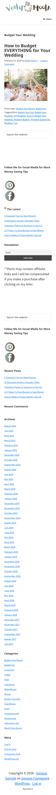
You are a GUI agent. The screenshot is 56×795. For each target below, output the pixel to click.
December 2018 (11, 561)
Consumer (9, 669)
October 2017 (11, 629)
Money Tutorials (12, 699)
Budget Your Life (26, 112)
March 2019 (9, 547)
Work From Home (13, 728)
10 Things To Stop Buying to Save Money (24, 230)
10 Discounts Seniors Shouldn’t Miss (21, 220)
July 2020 (8, 474)
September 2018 (12, 576)
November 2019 (12, 508)
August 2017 (10, 639)
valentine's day (11, 723)
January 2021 (10, 450)
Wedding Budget (22, 119)
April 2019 (9, 542)
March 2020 (9, 488)
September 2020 (12, 464)
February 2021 (11, 445)
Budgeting (41, 108)
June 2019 (9, 532)
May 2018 (8, 595)
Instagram (9, 684)
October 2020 (11, 459)
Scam (7, 708)
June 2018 (9, 590)
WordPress (22, 783)
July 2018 (8, 585)
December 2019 (11, 503)
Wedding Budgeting (40, 119)
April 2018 (9, 600)
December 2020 (11, 455)
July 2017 (8, 644)
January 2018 (10, 614)
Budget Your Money (25, 108)
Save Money (10, 703)
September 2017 (12, 634)
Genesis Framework (35, 778)
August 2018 (10, 581)
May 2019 (8, 537)
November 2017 (12, 624)
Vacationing (10, 718)
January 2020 (10, 498)
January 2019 (10, 556)
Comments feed (12, 754)
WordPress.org (11, 758)
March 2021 (9, 440)
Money (7, 694)
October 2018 (11, 571)
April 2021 (9, 435)
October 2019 (11, 513)
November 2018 (12, 566)
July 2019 (8, 527)
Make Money (10, 689)
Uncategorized (11, 713)
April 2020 (9, 484)
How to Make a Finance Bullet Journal (22, 235)
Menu (49, 19)
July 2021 (8, 430)
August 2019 (10, 522)
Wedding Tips (11, 123)
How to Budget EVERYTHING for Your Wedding (27, 50)
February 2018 (11, 610)
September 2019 (12, 518)
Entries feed (10, 749)
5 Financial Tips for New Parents (20, 215)
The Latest (14, 209)
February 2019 (11, 551)
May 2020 (8, 479)
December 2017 (11, 619)
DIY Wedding (20, 115)
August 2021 (10, 426)
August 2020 (10, 469)
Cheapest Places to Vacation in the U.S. (23, 225)
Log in (7, 744)
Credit (7, 674)
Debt (6, 679)
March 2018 (9, 605)
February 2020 (11, 493)
